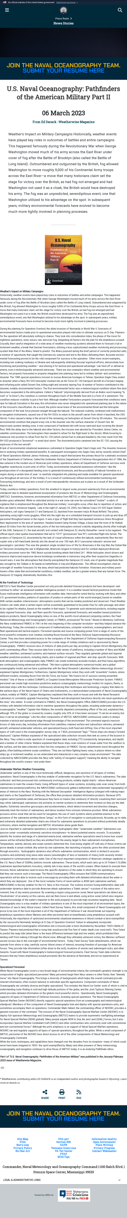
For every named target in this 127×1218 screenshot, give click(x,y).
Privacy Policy (22, 1148)
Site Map (22, 1139)
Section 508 (63, 1141)
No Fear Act (22, 1151)
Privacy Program (104, 1148)
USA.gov (63, 1139)
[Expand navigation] (7, 10)
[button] (67, 2)
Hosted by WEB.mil (44, 1195)
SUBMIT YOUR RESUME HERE (63, 71)
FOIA (23, 1141)
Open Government (104, 1141)
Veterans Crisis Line (63, 1148)
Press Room (62, 18)
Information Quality (104, 1139)
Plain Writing (104, 1144)
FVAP (63, 1153)
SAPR (63, 1144)
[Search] (120, 10)
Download (57, 280)
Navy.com (22, 1144)
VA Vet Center (63, 1151)
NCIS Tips (64, 1156)
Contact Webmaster (104, 1151)
